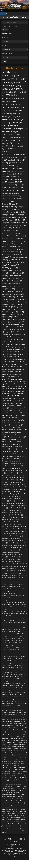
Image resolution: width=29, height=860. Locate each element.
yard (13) (17, 357)
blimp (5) (4, 593)
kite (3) (14, 777)
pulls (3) (17, 811)
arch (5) (11, 575)
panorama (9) (17, 458)
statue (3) (4, 732)
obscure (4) (17, 690)
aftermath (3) (13, 790)
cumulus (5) (21, 627)
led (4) (3, 683)
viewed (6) (14, 533)
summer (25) (15, 238)
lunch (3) (11, 769)
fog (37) (4, 182)
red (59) (5, 146)
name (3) (14, 796)
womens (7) (5, 531)
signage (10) (6, 425)
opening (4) (5, 710)
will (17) (21, 312)
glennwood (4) (6, 701)
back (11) (14, 398)
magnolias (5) (11, 573)
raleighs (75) (21, 129)
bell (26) (15, 231)
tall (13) (21, 362)
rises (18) (24, 302)
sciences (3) (11, 803)
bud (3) (24, 788)
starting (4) (22, 692)
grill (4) (3, 676)
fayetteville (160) (9, 92)
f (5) (16, 602)
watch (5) (23, 604)
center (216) (7, 89)
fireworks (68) (7, 137)
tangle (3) (19, 777)
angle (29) (5, 209)
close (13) (10, 357)
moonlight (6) (11, 550)
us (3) (7, 757)
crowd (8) (11, 470)
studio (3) (9, 736)
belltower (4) (11, 703)
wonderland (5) (6, 616)
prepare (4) (18, 663)
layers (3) (15, 740)
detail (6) (10, 561)
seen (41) (12, 174)
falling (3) (23, 809)
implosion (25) (15, 241)
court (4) (23, 708)
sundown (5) (23, 613)
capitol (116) (7, 113)
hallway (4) (10, 674)
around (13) (21, 359)
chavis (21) (5, 281)
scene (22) (23, 257)
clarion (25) (14, 236)
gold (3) (4, 759)
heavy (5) (4, 607)
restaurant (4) (5, 694)
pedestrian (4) (6, 631)
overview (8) (5, 482)
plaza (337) (20, 79)
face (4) (20, 687)
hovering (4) (5, 661)
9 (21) (11, 281)
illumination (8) (10, 477)
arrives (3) (4, 771)
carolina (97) (7, 123)
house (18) (21, 304)
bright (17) (10, 317)
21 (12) (10, 381)
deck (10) (4, 417)
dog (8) (22, 484)
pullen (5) (4, 625)
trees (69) (16, 134)
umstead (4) (17, 638)
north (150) (6, 98)
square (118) (16, 110)
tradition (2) (4, 830)
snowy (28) (16, 217)
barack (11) (5, 405)
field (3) (15, 800)
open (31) (20, 198)
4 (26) (8, 225)
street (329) (7, 82)
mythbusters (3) (11, 792)
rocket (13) (18, 371)
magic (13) (13, 359)
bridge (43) (6, 171)
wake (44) (23, 163)
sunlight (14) (14, 352)
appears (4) (5, 712)
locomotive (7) (6, 505)
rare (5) (10, 607)
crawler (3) (14, 759)
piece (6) (11, 538)
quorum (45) (13, 163)
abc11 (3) (4, 736)
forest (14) (5, 349)
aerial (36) (21, 185)
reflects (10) (20, 420)
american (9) (6, 449)
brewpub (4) (5, 685)
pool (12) (24, 386)
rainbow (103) (7, 120)
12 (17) (4, 317)
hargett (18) (18, 307)
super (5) (8, 580)
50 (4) (8, 719)
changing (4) (12, 670)
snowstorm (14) (18, 354)
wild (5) (19, 600)
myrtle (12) (10, 391)
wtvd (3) (11, 738)
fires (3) (25, 771)
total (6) (4, 547)
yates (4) (18, 703)
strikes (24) (6, 246)
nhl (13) (4, 357)
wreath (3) (18, 792)
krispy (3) (15, 765)
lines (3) (15, 723)
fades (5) (10, 622)
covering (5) (18, 625)
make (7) (4, 510)
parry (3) (25, 782)
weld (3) (4, 821)
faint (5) (17, 604)
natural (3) (4, 803)
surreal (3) (17, 803)
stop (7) (19, 510)
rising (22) (5, 265)
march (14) (16, 342)
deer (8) (4, 491)
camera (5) (21, 580)
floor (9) (4, 458)
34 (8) (9, 491)
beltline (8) (5, 480)
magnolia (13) (19, 369)
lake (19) (20, 297)
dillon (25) (5, 241)
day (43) (14, 171)
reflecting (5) (21, 618)
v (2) (9, 826)
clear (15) (16, 332)
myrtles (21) (20, 273)
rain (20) (4, 291)
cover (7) (16, 517)
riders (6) (24, 564)
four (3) (23, 819)
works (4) (11, 667)
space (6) (24, 550)
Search (5, 29)
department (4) (15, 708)
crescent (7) (5, 519)
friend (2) (10, 828)
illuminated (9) (6, 461)
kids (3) (24, 786)
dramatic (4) (12, 712)
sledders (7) (15, 522)
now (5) (4, 591)
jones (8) (13, 482)
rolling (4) (4, 638)
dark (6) (19, 554)
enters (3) (20, 796)
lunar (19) (5, 299)
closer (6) (9, 559)
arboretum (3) (5, 813)
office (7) (20, 515)
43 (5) (8, 627)
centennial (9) (17, 446)
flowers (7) (20, 501)
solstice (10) (15, 439)
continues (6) (17, 545)
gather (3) (4, 750)
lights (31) (14, 201)
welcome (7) (12, 510)
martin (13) (5, 359)
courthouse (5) (6, 611)
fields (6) (10, 552)
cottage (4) (5, 717)
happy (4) (4, 649)
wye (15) (9, 332)
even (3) (25, 752)
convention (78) (8, 129)
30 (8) (25, 470)
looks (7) (19, 496)
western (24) (15, 246)
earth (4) (22, 714)
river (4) (20, 667)
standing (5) (5, 600)
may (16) (14, 319)
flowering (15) (14, 337)
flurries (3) (18, 775)
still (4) (19, 672)
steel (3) (4, 742)
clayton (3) (4, 721)
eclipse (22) (21, 262)
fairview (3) (19, 780)
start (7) (14, 515)
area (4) (24, 672)
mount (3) (17, 807)
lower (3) (9, 796)
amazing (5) (17, 622)
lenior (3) (25, 780)
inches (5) (4, 629)
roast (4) (22, 674)
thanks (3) (4, 740)
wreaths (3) (16, 748)
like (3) (24, 757)
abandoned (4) (6, 692)
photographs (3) (18, 738)
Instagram (14, 841)
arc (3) (3, 784)
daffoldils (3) (5, 815)
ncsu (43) (21, 171)
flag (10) (14, 432)
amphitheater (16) (17, 324)
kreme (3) (20, 765)
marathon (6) (23, 566)
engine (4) (21, 645)
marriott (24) (6, 249)
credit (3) (24, 732)
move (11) (20, 405)
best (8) (18, 482)
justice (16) (21, 319)
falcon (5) (11, 629)
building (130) (8, 104)
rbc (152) (14, 95)
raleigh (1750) (9, 71)
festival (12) (16, 386)
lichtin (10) (11, 427)
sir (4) (10, 645)
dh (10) (9, 437)
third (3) (10, 744)
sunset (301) (20, 82)
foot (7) (13, 496)
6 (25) (23, 241)
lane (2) (19, 826)
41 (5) (23, 600)
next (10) (19, 427)
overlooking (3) (6, 780)
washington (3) (19, 729)
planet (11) (5, 413)
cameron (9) (6, 442)
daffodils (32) (6, 196)
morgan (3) (23, 763)
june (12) (4, 389)
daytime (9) (5, 463)
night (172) (19, 89)
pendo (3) (4, 819)
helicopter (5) (21, 598)
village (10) (5, 415)
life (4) (17, 692)
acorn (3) (4, 805)
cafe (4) (4, 658)
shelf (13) (5, 369)
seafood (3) (5, 725)
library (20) (5, 286)
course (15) (5, 337)
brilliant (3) (10, 805)
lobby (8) (9, 473)
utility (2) (4, 832)
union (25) (5, 236)
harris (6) (16, 540)
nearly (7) (18, 512)
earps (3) (23, 723)
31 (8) (3, 477)
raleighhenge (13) (14, 376)
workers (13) (6, 362)
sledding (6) (5, 564)
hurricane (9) (23, 449)
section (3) (4, 761)
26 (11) (23, 401)
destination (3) (16, 809)
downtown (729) (10, 75)
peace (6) (4, 561)
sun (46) (5, 163)
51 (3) (19, 723)
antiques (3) (10, 754)
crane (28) (5, 215)
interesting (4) (14, 694)
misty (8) (23, 489)
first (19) (24, 299)
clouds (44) (13, 166)
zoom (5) (10, 609)
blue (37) (21, 179)
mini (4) (4, 687)
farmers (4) (5, 663)
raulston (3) (23, 811)
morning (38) (7, 179)
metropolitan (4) (13, 654)
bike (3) (24, 777)
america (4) (11, 665)
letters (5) (4, 584)
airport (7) (13, 501)
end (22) (13, 262)
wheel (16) (5, 327)
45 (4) (19, 643)
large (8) (17, 487)
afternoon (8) (13, 475)
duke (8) (21, 480)
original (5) (10, 586)
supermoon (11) (12, 393)
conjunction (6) (19, 568)
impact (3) (16, 763)
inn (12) (4, 391)
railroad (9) (20, 454)
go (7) (10, 508)
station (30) (6, 207)
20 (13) (8, 367)
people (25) (6, 238)
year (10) (11, 417)
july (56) (12, 146)
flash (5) (18, 573)
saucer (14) (5, 344)
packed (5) (5, 618)
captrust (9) (14, 463)
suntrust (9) (11, 466)
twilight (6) (17, 531)
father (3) (4, 754)
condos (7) (17, 498)
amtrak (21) (6, 276)
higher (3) (9, 752)
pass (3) (4, 757)
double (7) (23, 517)
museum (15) (14, 327)
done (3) (19, 752)
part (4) (20, 640)
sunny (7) (4, 529)
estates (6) (5, 538)
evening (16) (6, 324)
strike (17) (5, 312)
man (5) (13, 616)
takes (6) (4, 545)
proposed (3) (17, 784)
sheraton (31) (6, 204)
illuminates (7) (6, 496)
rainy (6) (23, 531)
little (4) (8, 676)
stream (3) (17, 719)
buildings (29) (15, 209)
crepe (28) (13, 215)
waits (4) (22, 656)
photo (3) (22, 734)
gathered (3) (11, 727)
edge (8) (18, 477)
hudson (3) (15, 798)
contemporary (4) (15, 631)
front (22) (15, 257)
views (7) (22, 494)
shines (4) (11, 647)
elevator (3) (16, 736)
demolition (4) (10, 683)
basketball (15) (7, 334)
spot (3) (9, 777)
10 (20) (19, 286)
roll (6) (16, 566)
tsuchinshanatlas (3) (15, 821)
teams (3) (18, 819)
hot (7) (12, 512)
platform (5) (11, 584)
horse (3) (4, 775)
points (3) (21, 750)
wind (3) (23, 767)
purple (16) (20, 322)
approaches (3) (22, 740)
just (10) (23, 422)
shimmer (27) (16, 223)
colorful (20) (19, 291)
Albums (14, 26)
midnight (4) (5, 672)
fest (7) (17, 529)
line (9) (20, 463)
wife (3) (21, 769)
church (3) (4, 767)
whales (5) (4, 604)
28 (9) (21, 439)
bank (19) (5, 297)
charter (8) (10, 487)
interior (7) (11, 529)
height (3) (22, 736)
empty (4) (10, 690)
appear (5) (10, 591)
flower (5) (14, 627)
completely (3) (11, 775)
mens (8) (12, 489)
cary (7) (18, 519)
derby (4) (4, 714)
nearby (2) (19, 828)
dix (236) (17, 85)
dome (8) (4, 470)
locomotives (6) (13, 543)
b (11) (24, 398)
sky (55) (4, 149)
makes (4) (17, 647)
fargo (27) (21, 220)
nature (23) (6, 252)
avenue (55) (13, 149)
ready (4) (22, 665)
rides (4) (4, 696)
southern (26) (7, 228)
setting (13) (14, 362)
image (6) (21, 536)
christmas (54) (7, 152)
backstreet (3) (5, 790)
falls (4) (9, 696)
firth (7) (9, 526)
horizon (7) (22, 508)
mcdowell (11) (19, 391)
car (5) (3, 580)
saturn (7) (23, 529)
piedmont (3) (10, 811)
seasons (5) (11, 582)
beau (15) (13, 329)
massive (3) (24, 754)
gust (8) (4, 487)
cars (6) (4, 559)
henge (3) (21, 815)
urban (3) (10, 721)
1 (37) (20, 182)
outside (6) (17, 552)
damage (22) (6, 257)
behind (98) (19, 120)
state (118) (6, 110)
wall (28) (24, 217)
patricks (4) (20, 710)
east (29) (21, 207)
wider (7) (4, 517)
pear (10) (22, 415)
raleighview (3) (21, 759)
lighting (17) (6, 314)
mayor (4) (18, 649)
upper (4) (11, 663)
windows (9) (11, 456)
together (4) (13, 672)
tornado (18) (12, 304)
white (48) (6, 157)
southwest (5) (22, 570)
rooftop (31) (6, 201)
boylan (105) (7, 117)
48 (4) (10, 681)
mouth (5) (11, 604)
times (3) (4, 748)
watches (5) (5, 589)
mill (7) (14, 524)
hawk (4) (4, 690)
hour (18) (5, 304)
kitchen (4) (5, 681)
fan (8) (19, 468)
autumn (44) (17, 168)
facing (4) (18, 661)
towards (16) (6, 319)
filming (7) (20, 524)
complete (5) (20, 584)
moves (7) (14, 505)
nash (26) (22, 225)
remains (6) (18, 538)
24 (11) (20, 398)
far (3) (3, 746)
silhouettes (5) (6, 613)
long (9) (4, 466)
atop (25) (16, 233)
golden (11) (5, 401)
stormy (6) (5, 557)
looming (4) (23, 696)
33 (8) (17, 489)
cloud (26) (16, 228)
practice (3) (17, 754)
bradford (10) (13, 415)
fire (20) (11, 291)
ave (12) (12, 379)
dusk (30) (15, 204)
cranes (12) (11, 384)
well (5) (4, 586)
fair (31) (13, 198)
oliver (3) (4, 807)
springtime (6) (6, 533)
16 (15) (15, 339)
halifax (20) (16, 284)
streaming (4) (5, 640)
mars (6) (11, 564)
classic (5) (21, 595)
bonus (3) (15, 750)
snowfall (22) (6, 268)
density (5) (21, 602)
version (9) (10, 451)
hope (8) (24, 487)
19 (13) (25, 364)
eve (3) (25, 817)
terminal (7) (5, 501)
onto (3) (4, 773)
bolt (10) (4, 434)
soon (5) (14, 580)
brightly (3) (23, 748)
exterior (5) (16, 607)
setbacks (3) (17, 767)
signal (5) (16, 591)
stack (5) (24, 575)
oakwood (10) (6, 432)
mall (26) (14, 225)
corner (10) (5, 420)
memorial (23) (15, 252)
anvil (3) (8, 759)
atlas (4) (14, 643)
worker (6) (22, 543)
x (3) (3, 734)
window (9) (16, 444)
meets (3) (12, 780)
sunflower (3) (13, 813)
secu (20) (5, 289)
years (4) (14, 687)
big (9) (4, 444)
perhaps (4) (5, 670)
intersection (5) (6, 595)
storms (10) (19, 434)
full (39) (19, 174)
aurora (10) (16, 437)
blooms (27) (13, 220)
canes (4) (21, 694)
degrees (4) (12, 710)
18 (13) (3, 364)
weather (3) (19, 786)
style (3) (20, 773)
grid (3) (16, 815)
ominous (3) (5, 729)
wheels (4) (4, 667)
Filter (4, 61)
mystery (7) (15, 494)
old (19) (12, 294)
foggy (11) (5, 410)
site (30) (14, 207)
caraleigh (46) (13, 160)
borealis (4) (14, 701)
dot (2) (11, 823)
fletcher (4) (5, 654)
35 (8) (13, 491)
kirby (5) (4, 627)
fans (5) (10, 593)
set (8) (12, 484)
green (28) (15, 212)
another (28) (6, 217)
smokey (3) (10, 732)
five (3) (3, 782)
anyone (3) (4, 786)
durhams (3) (14, 746)
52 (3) (25, 742)
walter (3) (7, 746)
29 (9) (16, 451)
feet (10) (17, 417)
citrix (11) (12, 413)
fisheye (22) (6, 260)
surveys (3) (16, 725)
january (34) (14, 190)
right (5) (4, 598)
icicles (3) (4, 777)
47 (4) (16, 667)
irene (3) (10, 740)
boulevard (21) (18, 278)
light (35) (19, 188)
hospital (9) (14, 449)
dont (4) (17, 665)
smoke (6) (21, 533)
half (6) (19, 559)
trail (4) (24, 712)
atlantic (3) (4, 763)
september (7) (22, 505)
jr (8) (21, 473)
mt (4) (12, 692)
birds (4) (12, 652)
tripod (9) (13, 442)
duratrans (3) (5, 738)
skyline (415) (8, 79)
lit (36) (4, 188)
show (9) (18, 456)
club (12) (4, 386)
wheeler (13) (18, 364)
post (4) (14, 645)
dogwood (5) (14, 613)
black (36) (13, 185)
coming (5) (10, 602)
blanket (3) (19, 782)
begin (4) (9, 679)
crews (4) (17, 674)
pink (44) (5, 166)
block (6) (9, 547)
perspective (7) (6, 515)
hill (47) (4, 160)
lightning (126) (8, 107)
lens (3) (17, 769)
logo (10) (21, 425)
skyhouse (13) (6, 374)
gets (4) (19, 670)
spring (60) (18, 143)
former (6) (20, 547)
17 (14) (23, 342)
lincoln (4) (4, 699)
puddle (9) (5, 468)
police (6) (24, 557)
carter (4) (20, 701)
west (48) (14, 157)
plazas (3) (10, 763)
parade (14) (5, 352)
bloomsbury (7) (21, 503)
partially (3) (9, 742)
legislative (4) (18, 683)
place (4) (11, 661)
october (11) (5, 408)
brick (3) (18, 727)
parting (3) (9, 748)
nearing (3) (7, 734)
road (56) (19, 146)
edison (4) (24, 681)
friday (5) (13, 598)
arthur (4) (24, 703)
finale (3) (15, 773)
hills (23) (20, 249)
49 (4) (24, 683)
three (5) (4, 573)
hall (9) (9, 458)
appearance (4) (17, 699)
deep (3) (19, 757)
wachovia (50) (21, 154)
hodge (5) (16, 593)
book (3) (21, 805)
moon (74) (6, 132)
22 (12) (10, 386)
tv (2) (6, 826)
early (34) (5, 190)
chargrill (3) (21, 746)
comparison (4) (6, 634)
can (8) (4, 473)
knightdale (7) (6, 522)
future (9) (22, 451)
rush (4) (23, 647)
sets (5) (20, 609)
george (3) (11, 729)
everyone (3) (11, 786)
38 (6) (15, 547)
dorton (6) (18, 564)
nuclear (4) (5, 645)
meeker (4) (11, 649)
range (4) (23, 717)
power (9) (20, 442)
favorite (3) (9, 723)
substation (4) (18, 636)
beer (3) (10, 800)
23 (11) (19, 396)
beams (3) (9, 773)
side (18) (4, 307)
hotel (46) (23, 160)
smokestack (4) (6, 708)
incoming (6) (5, 554)
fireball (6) (5, 566)
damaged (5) (17, 575)
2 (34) (21, 190)
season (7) (5, 508)
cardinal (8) (5, 489)
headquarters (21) (15, 270)
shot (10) (4, 427)
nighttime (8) (13, 480)
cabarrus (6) (18, 561)
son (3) (3, 798)
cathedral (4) (11, 714)
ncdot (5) (4, 582)
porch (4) (22, 634)
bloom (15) (5, 329)
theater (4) (14, 676)
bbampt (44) (7, 168)
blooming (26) (7, 233)
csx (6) (12, 531)
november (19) (15, 302)
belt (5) (22, 591)
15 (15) (3, 332)
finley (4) (4, 703)
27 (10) (19, 432)
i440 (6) (9, 545)
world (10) (13, 420)
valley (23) (15, 254)
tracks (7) (13, 519)
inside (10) (11, 434)
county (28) (6, 212)
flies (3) (23, 744)
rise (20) (12, 289)
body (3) (10, 725)
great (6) (4, 540)
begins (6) (4, 552)
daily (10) (24, 437)
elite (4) (4, 719)
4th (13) (12, 371)
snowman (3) (10, 807)
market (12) (23, 381)
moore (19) (5, 302)
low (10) (4, 437)
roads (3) (4, 811)
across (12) (18, 379)
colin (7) (4, 526)
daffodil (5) (11, 625)
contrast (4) (5, 656)
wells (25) (22, 236)
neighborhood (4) (19, 658)
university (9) (12, 454)
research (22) (15, 260)
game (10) (18, 413)
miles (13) (9, 364)
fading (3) (19, 817)
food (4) (18, 717)
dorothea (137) (18, 98)
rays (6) (4, 568)
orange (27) (6, 223)
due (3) (8, 817)
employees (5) (11, 577)
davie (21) (5, 273)
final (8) (17, 484)
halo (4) (19, 681)
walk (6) (18, 550)
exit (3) (7, 782)
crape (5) (19, 616)
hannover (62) (7, 143)
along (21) (5, 270)
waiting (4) (5, 647)
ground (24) (18, 244)
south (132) (6, 101)
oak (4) (17, 714)
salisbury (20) (6, 284)
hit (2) (22, 830)
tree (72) (14, 132)
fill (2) (15, 828)
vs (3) (8, 821)
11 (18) (21, 309)
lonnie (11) (13, 408)
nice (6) (24, 545)
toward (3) (4, 800)
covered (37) (13, 182)
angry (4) (19, 712)
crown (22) (5, 262)
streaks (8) (21, 475)
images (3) (20, 742)
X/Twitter (9, 839)
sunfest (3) (24, 813)
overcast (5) (12, 600)
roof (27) (5, 220)
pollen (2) (10, 830)
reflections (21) (15, 276)
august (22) (16, 268)
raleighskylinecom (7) (8, 503)
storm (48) (23, 157)
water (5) (4, 609)
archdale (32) (7, 193)
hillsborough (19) (15, 299)
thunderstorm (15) (18, 334)
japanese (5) (12, 620)
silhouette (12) (21, 384)
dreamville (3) (11, 819)
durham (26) (6, 231)
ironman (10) (6, 439)
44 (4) (23, 638)
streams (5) (20, 577)
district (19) (13, 297)
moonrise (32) (17, 196)
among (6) (13, 554)
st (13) (3, 367)
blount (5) (14, 595)
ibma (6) (11, 566)
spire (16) (13, 322)
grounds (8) (5, 484)
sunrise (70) (7, 134)
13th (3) (3, 817)
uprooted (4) (15, 634)
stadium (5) (5, 620)
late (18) (11, 307)
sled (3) (24, 775)
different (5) (12, 589)
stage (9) (4, 454)
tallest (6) (10, 540)
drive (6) (14, 536)
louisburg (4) (5, 652)
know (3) (4, 796)
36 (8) (18, 491)
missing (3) (4, 727)
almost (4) (18, 652)
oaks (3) (21, 798)
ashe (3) (4, 723)
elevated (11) (21, 408)
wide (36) (5, 185)
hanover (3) (17, 721)
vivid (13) (4, 376)
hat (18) (15, 309)
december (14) (7, 354)
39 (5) (25, 582)
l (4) (23, 652)
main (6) (11, 557)
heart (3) (23, 803)
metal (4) (4, 636)
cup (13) (11, 369)
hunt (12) (5, 381)
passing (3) (24, 761)
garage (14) (14, 344)
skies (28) (21, 215)
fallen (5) (13, 611)
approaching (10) (14, 422)
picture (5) (5, 575)
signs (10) (14, 425)
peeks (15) (20, 329)
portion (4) (16, 656)
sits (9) (4, 451)
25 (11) (11, 401)
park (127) (19, 104)
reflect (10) (12, 429)
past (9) (24, 456)
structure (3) (17, 761)
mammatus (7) (6, 524)
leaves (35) (11, 188)
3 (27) (4, 225)
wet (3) (15, 742)
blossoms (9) (16, 461)
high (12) (4, 384)
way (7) (10, 517)
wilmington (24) (8, 244)
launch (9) (19, 466)
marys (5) (22, 607)
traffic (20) (19, 289)
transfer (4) (12, 717)
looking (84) (15, 126)
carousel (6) (10, 568)
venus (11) (17, 401)
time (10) (4, 422)
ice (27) (24, 223)
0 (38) (14, 179)
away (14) (13, 347)
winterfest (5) (21, 611)
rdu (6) (4, 536)
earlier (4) (4, 665)
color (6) (8, 536)
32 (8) (24, 477)
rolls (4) (4, 679)
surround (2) (5, 828)
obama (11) (12, 405)
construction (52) (8, 154)
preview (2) (14, 826)
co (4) (14, 681)
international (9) (7, 446)
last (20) (13, 286)
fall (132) (15, 101)
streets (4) (13, 685)
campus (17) (13, 312)
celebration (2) (5, 823)
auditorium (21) (7, 278)
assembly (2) (17, 830)
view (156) (21, 92)
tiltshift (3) (12, 782)
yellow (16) (5, 322)
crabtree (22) (14, 265)
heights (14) (21, 347)
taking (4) (21, 676)
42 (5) (15, 609)
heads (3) (4, 765)
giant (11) (12, 403)
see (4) (10, 699)
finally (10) (5, 429)
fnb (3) (19, 813)
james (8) (16, 473)
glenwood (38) (7, 177)
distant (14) (19, 349)
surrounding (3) (22, 790)
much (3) (4, 752)
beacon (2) (16, 823)
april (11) (20, 393)
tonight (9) (12, 468)
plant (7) (15, 508)
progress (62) (15, 140)
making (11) (20, 403)
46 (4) (10, 656)
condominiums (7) (7, 498)
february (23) (6, 254)
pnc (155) (6, 95)
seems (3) (15, 771)
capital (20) (18, 281)
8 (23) (22, 254)
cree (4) (21, 679)
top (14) (12, 349)
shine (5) (4, 602)
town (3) (9, 771)
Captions (7, 26)
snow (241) (7, 85)
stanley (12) (22, 389)
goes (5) (4, 577)
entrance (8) (19, 470)
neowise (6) (5, 571)
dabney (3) (19, 788)
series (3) (10, 761)
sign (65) (5, 140)
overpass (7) (5, 512)
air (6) (15, 559)
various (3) (24, 719)
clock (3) (10, 750)
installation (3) (17, 744)
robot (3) (15, 805)
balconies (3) (5, 769)
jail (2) (3, 826)
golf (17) (13, 314)
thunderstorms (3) (6, 809)
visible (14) (5, 347)
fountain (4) (19, 685)
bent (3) (22, 725)
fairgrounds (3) (9, 784)
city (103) (17, 117)
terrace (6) (17, 557)
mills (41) (5, 174)
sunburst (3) (12, 788)
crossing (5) (17, 586)
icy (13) (22, 367)
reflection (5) (12, 618)
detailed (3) (13, 757)
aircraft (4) (17, 629)
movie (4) (17, 705)
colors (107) (18, 113)
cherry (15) (21, 339)
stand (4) (4, 674)
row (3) (20, 771)
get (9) (4, 456)
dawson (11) (5, 396)
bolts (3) (4, 792)
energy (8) (5, 475)
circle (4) (9, 687)
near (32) (15, 193)
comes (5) (20, 620)
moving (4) (10, 658)
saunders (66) (20, 137)
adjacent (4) (22, 654)
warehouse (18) (7, 309)
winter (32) (6, 198)
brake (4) (10, 638)
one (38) (16, 177)
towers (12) (5, 379)
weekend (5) (13, 570)
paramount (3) (21, 794)
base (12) (16, 381)
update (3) (9, 798)
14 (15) (21, 327)
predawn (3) (5, 788)
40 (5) (8, 598)
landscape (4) (15, 696)
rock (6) (4, 550)
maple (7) (24, 526)
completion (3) (15, 734)
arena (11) (12, 410)
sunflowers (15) (7, 342)
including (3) (13, 794)
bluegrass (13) (16, 374)
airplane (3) (24, 727)
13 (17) (16, 317)
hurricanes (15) (7, 339)
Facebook (20, 839)
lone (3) (20, 800)
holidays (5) (20, 589)
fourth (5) (24, 622)
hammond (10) (22, 429)
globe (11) (13, 396)
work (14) (21, 344)
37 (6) (21, 540)
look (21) (12, 273)
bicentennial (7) (6, 494)
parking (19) (20, 294)
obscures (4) (13, 640)
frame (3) (22, 721)
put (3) (15, 752)
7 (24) (14, 249)
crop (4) (4, 643)
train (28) (22, 212)
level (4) (9, 643)
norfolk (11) (5, 403)
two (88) (5, 126)
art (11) (4, 393)
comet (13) (5, 371)
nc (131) (23, 101)
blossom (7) (16, 526)
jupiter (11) (19, 410)
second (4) (16, 679)
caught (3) (10, 767)
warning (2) (23, 823)
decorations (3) (6, 794)
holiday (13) (15, 367)
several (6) (5, 543)
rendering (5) (19, 582)
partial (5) (4, 622)
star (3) (12, 719)
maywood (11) (6, 398)
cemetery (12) (12, 389)
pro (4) (11, 705)
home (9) (9, 444)
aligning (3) (14, 817)
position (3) (4, 744)
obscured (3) (17, 732)
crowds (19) (6, 294)
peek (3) (9, 765)
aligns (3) (11, 815)
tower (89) (17, 123)
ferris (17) (20, 314)
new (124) (19, 107)
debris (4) (10, 636)
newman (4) (5, 705)
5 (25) (23, 238)
